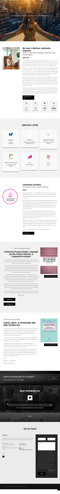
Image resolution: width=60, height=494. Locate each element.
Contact (25, 233)
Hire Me (53, 378)
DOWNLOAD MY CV (28, 96)
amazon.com (9, 299)
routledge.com (9, 304)
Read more (52, 470)
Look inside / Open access (50, 276)
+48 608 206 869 (22, 445)
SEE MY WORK (30, 25)
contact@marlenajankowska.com (25, 449)
